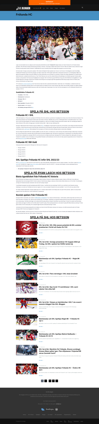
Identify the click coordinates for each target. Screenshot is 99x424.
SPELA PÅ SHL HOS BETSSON (49, 111)
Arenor (51, 8)
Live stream (50, 414)
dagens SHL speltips (34, 164)
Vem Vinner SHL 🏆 (37, 8)
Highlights (38, 414)
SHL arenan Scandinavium (27, 83)
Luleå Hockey (27, 129)
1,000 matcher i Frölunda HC (41, 197)
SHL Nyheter (62, 8)
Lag (43, 8)
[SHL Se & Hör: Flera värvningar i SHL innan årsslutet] (26, 274)
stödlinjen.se (58, 403)
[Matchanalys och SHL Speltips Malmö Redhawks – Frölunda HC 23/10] (26, 335)
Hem (17, 17)
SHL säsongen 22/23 (22, 162)
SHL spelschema (58, 414)
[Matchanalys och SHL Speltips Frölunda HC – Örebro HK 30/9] (26, 369)
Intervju (24, 414)
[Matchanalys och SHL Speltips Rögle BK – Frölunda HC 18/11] (26, 320)
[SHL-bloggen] (23, 7)
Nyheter (74, 414)
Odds (47, 8)
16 (49, 380)
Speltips (36, 256)
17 (53, 380)
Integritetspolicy (67, 414)
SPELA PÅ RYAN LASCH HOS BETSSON (49, 173)
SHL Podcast (31, 414)
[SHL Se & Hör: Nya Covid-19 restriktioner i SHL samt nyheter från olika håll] (26, 288)
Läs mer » (41, 232)
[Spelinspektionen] (43, 409)
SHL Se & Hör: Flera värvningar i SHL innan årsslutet (58, 274)
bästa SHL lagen (23, 138)
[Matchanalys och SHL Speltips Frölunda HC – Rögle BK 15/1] (26, 259)
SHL (43, 125)
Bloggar (56, 8)
